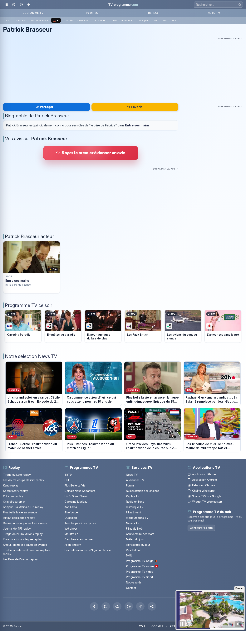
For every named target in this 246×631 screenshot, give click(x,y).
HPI (67, 480)
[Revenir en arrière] (29, 5)
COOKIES (157, 626)
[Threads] (129, 606)
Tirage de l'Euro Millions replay (23, 534)
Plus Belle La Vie (75, 485)
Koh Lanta (71, 507)
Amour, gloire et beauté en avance (25, 544)
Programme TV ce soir (28, 305)
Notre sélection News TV (31, 356)
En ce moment (39, 20)
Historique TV (135, 507)
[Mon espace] (14, 5)
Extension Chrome (203, 485)
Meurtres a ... (73, 534)
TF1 (115, 20)
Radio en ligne (135, 501)
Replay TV (133, 496)
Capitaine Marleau (76, 501)
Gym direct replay (14, 501)
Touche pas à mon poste (80, 523)
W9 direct (71, 528)
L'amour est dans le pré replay (22, 539)
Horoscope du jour (138, 544)
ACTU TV (214, 12)
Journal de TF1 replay (17, 528)
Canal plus (143, 20)
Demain (68, 20)
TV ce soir (20, 20)
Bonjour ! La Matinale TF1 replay (23, 507)
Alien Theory (73, 544)
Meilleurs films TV (137, 517)
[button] (152, 606)
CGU (142, 626)
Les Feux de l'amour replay (20, 559)
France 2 (126, 20)
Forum (130, 485)
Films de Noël (134, 528)
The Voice (71, 512)
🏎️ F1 (56, 20)
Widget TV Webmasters (207, 501)
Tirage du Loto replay (17, 474)
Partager (46, 107)
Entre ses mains (137, 125)
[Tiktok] (140, 606)
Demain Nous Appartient (80, 490)
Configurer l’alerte (201, 527)
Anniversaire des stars (140, 534)
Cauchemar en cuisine (79, 539)
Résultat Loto (134, 550)
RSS (172, 626)
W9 (174, 20)
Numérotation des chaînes (142, 490)
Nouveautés (133, 582)
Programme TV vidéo (139, 571)
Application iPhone (204, 474)
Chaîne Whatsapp (203, 490)
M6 (156, 20)
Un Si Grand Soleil (76, 496)
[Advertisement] (123, 68)
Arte (164, 20)
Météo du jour (135, 539)
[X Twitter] (105, 606)
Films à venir (134, 512)
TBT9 (68, 474)
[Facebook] (94, 606)
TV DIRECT (92, 12)
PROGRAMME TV (32, 12)
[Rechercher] (239, 4)
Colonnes (82, 20)
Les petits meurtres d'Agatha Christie (88, 550)
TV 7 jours (99, 20)
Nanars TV (133, 523)
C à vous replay (13, 496)
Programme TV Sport (139, 577)
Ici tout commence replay (19, 517)
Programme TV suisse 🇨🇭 (142, 566)
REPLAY (153, 12)
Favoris (136, 107)
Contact (131, 587)
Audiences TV (135, 480)
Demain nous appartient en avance (25, 523)
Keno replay (10, 485)
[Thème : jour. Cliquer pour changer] (21, 5)
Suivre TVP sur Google (206, 496)
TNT (6, 20)
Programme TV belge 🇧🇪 (142, 560)
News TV (132, 474)
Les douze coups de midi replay (23, 480)
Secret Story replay (15, 490)
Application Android (204, 479)
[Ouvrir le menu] (6, 5)
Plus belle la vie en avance (20, 512)
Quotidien (71, 517)
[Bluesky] (117, 606)
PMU (129, 555)
